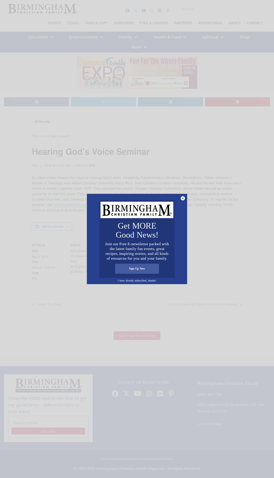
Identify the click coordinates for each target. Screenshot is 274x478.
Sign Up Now (137, 268)
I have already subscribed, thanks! (137, 280)
